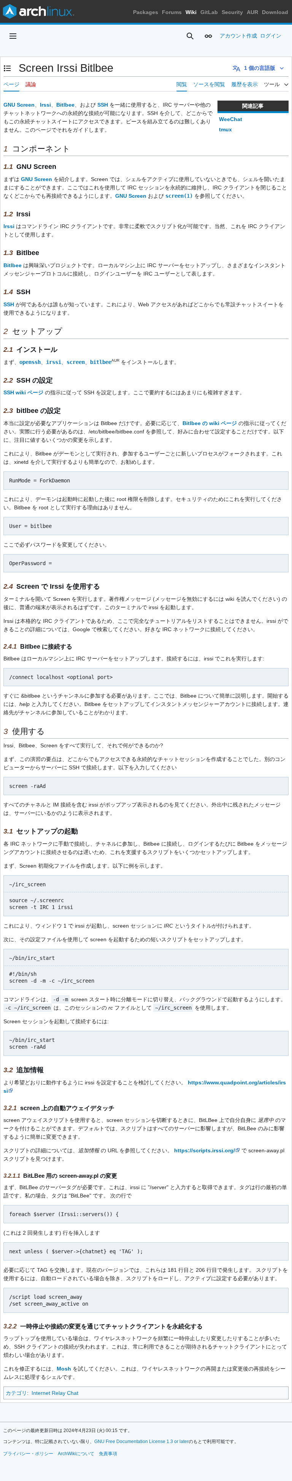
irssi (53, 362)
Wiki (191, 12)
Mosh (64, 1369)
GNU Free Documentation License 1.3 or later (141, 1441)
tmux (225, 129)
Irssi (45, 105)
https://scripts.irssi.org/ (204, 1150)
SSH (102, 105)
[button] (13, 36)
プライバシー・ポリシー (28, 1453)
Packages (145, 12)
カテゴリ (16, 1393)
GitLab (209, 12)
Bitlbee (65, 105)
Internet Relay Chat (55, 1393)
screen (76, 362)
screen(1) (179, 196)
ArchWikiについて (76, 1453)
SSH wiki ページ (23, 392)
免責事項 (108, 1453)
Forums (172, 12)
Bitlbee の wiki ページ (209, 423)
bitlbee (100, 362)
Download (275, 12)
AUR (252, 12)
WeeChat (230, 119)
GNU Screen (19, 105)
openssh (30, 362)
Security (232, 12)
